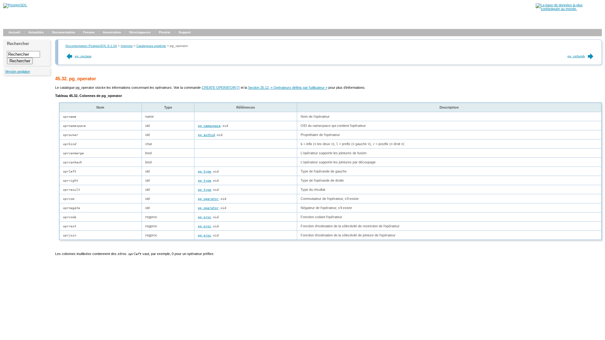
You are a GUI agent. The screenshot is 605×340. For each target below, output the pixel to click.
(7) (221, 87)
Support (185, 32)
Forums (89, 32)
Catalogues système (151, 46)
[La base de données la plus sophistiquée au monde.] (569, 9)
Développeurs (140, 32)
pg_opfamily (576, 56)
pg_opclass (83, 56)
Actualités (36, 32)
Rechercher (18, 43)
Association (112, 32)
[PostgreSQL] (15, 5)
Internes (127, 46)
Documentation (63, 32)
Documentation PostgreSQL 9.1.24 (91, 46)
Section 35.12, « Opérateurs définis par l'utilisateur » (287, 87)
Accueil (14, 32)
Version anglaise (17, 71)
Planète (164, 32)
